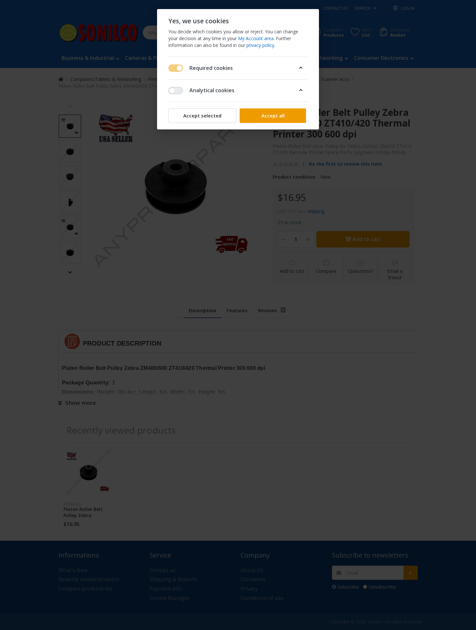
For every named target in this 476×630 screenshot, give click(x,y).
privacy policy (260, 45)
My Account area (256, 38)
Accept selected (202, 115)
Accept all (273, 115)
